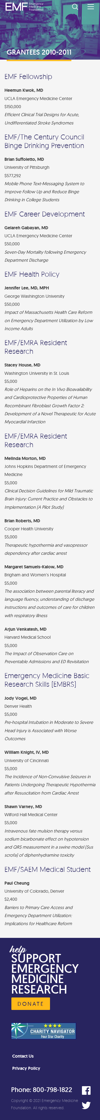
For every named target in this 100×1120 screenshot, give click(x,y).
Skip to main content (71, 49)
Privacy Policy (26, 1068)
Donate (31, 1003)
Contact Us (23, 1056)
